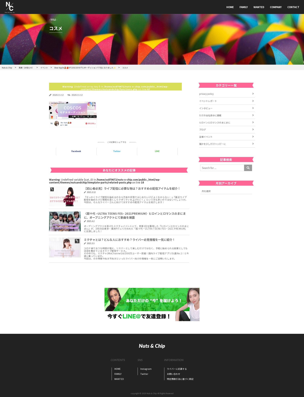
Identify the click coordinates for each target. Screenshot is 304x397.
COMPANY (276, 7)
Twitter (116, 151)
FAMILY (244, 7)
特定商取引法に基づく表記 (180, 379)
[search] (248, 168)
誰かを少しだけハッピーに (212, 143)
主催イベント (205, 136)
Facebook (76, 151)
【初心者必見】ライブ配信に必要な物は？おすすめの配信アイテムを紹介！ (132, 188)
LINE (157, 151)
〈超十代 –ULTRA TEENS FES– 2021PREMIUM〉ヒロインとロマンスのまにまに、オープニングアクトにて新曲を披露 (135, 215)
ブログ (202, 129)
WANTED (258, 7)
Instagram (146, 368)
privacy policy (206, 93)
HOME (230, 7)
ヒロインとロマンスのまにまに (214, 122)
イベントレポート (208, 100)
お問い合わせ (173, 373)
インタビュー (205, 108)
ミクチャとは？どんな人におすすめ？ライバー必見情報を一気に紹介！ (129, 239)
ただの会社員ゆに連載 (210, 115)
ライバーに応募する (177, 368)
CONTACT (293, 7)
